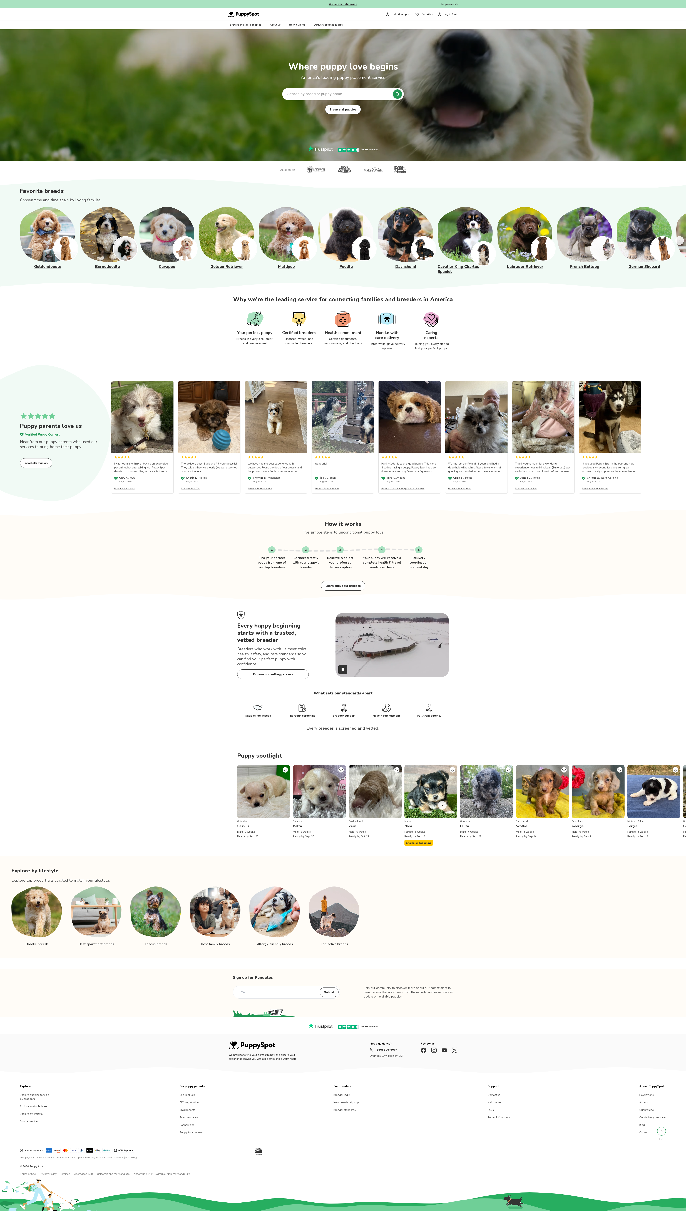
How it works (297, 24)
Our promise (646, 1114)
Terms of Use (28, 1178)
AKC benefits (187, 1114)
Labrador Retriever (525, 266)
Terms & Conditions (499, 1122)
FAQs (491, 1114)
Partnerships (187, 1129)
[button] (392, 669)
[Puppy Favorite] (285, 775)
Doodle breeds (37, 949)
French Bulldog (584, 266)
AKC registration (189, 1107)
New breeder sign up (346, 1107)
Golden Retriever (226, 266)
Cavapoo (167, 266)
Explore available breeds (35, 1111)
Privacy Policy (48, 1178)
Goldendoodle (47, 266)
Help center (495, 1107)
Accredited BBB (83, 1178)
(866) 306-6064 (386, 1055)
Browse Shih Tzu (190, 488)
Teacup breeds (156, 949)
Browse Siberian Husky (595, 488)
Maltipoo (286, 266)
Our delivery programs (652, 1122)
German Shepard (644, 266)
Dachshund (405, 266)
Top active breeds (334, 949)
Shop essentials (29, 1126)
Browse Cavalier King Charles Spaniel (402, 488)
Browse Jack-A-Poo (526, 488)
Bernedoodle (107, 266)
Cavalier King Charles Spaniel (458, 269)
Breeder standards (345, 1114)
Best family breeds (215, 949)
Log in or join (187, 1099)
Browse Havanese (124, 488)
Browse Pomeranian (459, 488)
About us (275, 24)
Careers (644, 1137)
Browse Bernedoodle (260, 488)
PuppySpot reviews (191, 1137)
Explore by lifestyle (31, 1118)
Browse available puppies (245, 24)
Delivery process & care (328, 24)
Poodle (346, 266)
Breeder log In (342, 1099)
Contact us (494, 1099)
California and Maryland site (113, 1178)
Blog (642, 1129)
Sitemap (65, 1178)
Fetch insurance (189, 1122)
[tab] (253, 710)
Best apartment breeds (96, 949)
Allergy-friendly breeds (275, 949)
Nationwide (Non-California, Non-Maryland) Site (162, 1178)
